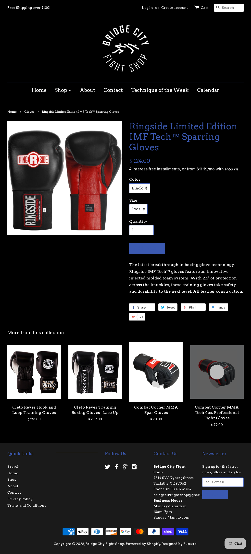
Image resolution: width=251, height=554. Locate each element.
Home (39, 90)
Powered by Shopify (143, 544)
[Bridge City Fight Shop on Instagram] (134, 468)
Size (133, 200)
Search (13, 466)
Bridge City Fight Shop (105, 544)
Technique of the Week (160, 90)
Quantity (138, 221)
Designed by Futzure (179, 544)
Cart (205, 8)
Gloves (29, 111)
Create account (174, 8)
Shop (61, 90)
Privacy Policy (20, 499)
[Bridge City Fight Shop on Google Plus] (125, 468)
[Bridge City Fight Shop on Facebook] (116, 468)
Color (134, 179)
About (87, 90)
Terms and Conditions (26, 505)
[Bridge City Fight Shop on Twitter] (107, 468)
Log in (147, 8)
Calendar (208, 90)
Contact (113, 90)
